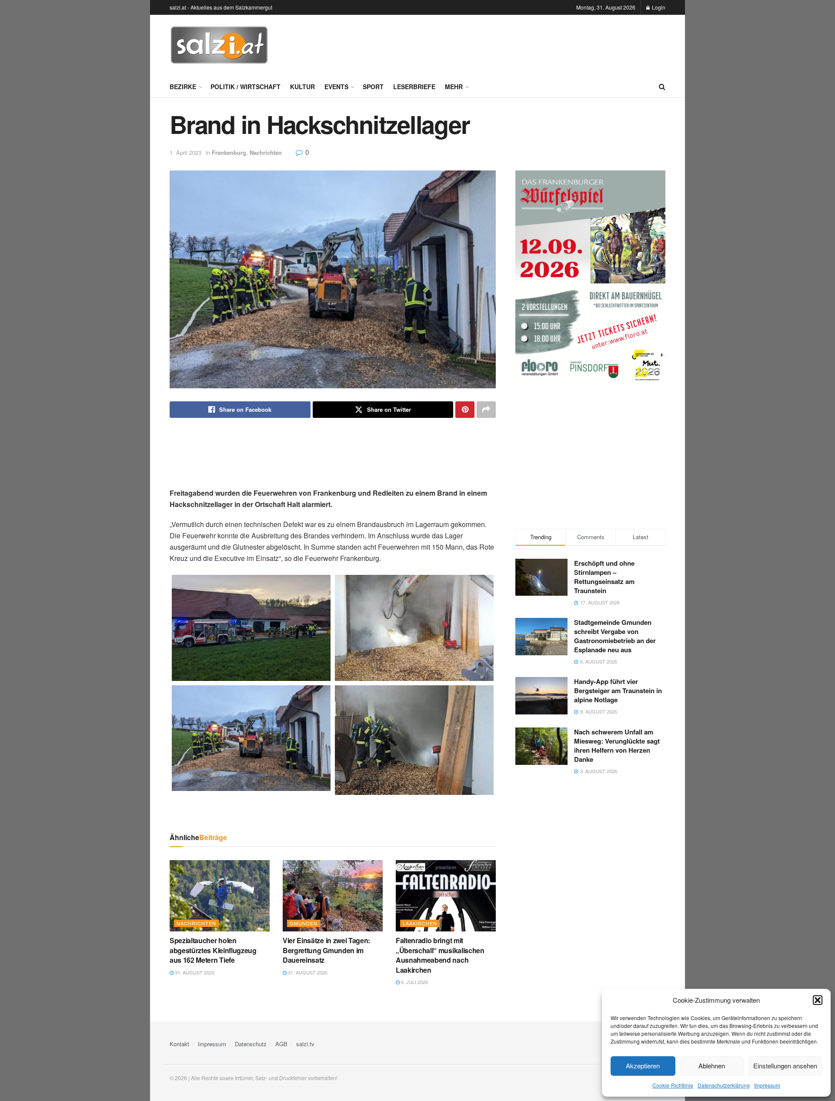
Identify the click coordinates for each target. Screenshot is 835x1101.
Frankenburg (229, 152)
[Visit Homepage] (219, 45)
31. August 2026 (194, 972)
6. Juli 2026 (414, 981)
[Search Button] (662, 86)
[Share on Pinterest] (464, 409)
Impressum (767, 1085)
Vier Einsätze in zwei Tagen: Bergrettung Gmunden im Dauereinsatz (326, 950)
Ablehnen (711, 1065)
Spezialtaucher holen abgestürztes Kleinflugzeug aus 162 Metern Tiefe (213, 950)
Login (658, 7)
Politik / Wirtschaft (245, 86)
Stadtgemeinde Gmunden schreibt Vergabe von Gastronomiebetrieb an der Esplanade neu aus (615, 635)
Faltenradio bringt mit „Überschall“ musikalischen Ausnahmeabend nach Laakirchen (440, 954)
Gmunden (303, 923)
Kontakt (179, 1044)
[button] (817, 1000)
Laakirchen (420, 923)
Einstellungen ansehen (785, 1065)
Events (336, 86)
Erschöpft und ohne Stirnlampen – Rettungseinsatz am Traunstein (604, 576)
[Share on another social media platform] (486, 409)
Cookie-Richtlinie (672, 1085)
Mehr (454, 86)
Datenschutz (251, 1044)
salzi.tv (305, 1044)
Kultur (302, 86)
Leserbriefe (414, 86)
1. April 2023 (185, 152)
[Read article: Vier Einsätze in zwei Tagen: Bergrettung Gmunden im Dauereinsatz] (333, 895)
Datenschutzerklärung (724, 1085)
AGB (281, 1044)
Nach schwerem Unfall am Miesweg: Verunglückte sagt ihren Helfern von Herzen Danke (617, 745)
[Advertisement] (507, 43)
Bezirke (183, 86)
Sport (373, 86)
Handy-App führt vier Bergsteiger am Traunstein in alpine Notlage (618, 690)
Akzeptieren (643, 1065)
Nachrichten (266, 152)
